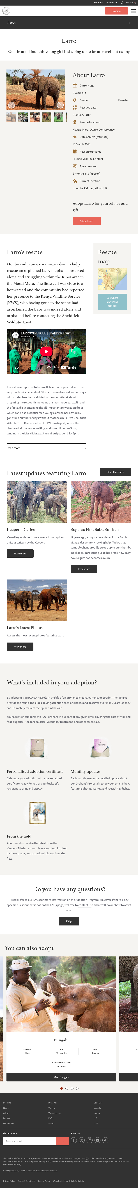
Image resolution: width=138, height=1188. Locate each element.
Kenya (97, 1113)
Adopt (6, 1113)
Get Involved (9, 1123)
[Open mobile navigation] (133, 11)
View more (20, 647)
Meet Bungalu (61, 1077)
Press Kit (52, 1102)
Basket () (131, 3)
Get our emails (10, 1133)
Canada (97, 1108)
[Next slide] (60, 105)
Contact (98, 1102)
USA (96, 1123)
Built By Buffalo (77, 1180)
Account (98, 3)
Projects (7, 1102)
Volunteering (54, 1113)
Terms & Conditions (26, 1180)
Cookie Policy (44, 1180)
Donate (116, 11)
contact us (84, 905)
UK (95, 1118)
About (11, 22)
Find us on (75, 1133)
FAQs (69, 921)
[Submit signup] (62, 1141)
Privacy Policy (9, 1180)
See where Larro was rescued (112, 302)
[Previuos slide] (11, 105)
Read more (13, 448)
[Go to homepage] (6, 11)
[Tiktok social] (105, 1142)
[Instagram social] (89, 1142)
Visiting (51, 1108)
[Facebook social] (74, 1142)
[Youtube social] (97, 1142)
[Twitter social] (82, 1142)
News (5, 1108)
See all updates (115, 472)
